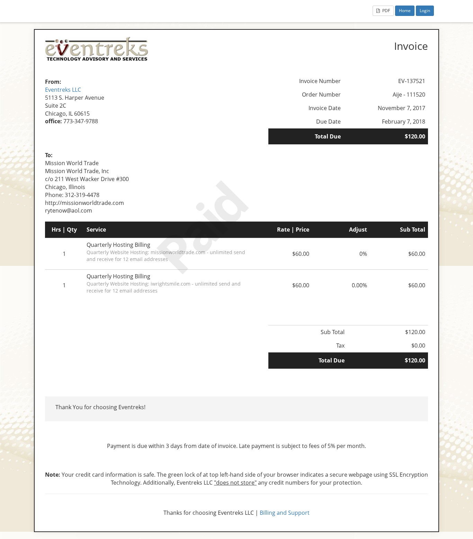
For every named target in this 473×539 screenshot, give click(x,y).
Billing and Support (285, 512)
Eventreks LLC (63, 89)
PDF (385, 11)
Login (425, 11)
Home (405, 11)
